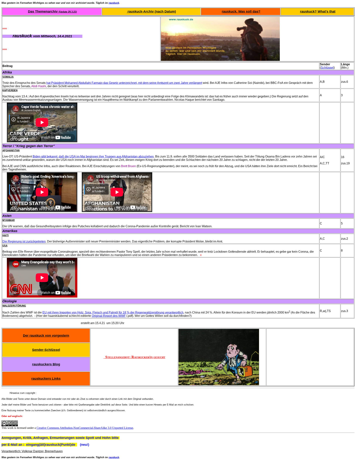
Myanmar (8, 220)
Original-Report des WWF (109, 315)
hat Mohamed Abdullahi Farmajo (124, 82)
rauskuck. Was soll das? (241, 11)
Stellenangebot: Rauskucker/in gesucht (134, 357)
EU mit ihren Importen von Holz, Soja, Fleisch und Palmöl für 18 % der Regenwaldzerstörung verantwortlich (112, 312)
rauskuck (114, 2)
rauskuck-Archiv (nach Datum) (151, 11)
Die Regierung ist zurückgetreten (24, 241)
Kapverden (9, 90)
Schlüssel (327, 67)
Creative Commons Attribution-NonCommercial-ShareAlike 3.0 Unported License (85, 427)
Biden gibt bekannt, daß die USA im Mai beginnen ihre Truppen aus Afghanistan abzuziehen (93, 156)
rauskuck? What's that (317, 11)
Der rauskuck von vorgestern (46, 335)
